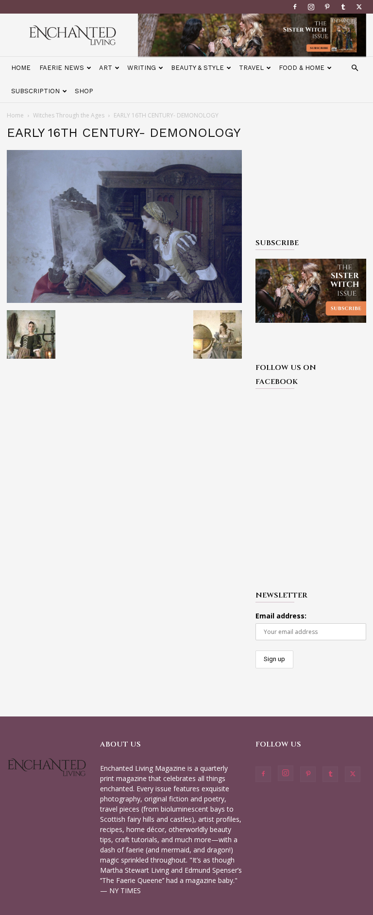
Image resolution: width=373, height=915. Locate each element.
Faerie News (61, 67)
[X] (359, 7)
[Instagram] (311, 7)
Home (21, 67)
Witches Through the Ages (68, 115)
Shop (84, 91)
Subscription (35, 91)
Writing (141, 67)
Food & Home (301, 67)
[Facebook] (295, 7)
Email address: (280, 615)
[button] (354, 68)
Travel (251, 67)
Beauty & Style (197, 67)
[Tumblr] (343, 7)
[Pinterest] (327, 7)
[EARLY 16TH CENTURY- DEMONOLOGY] (124, 300)
